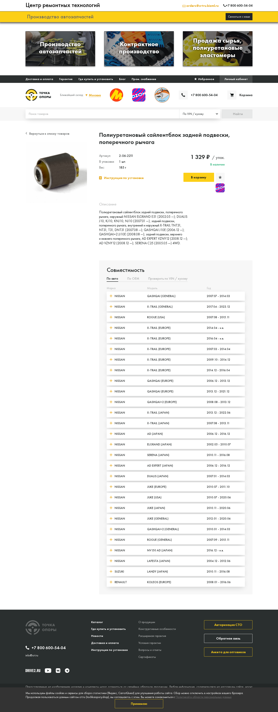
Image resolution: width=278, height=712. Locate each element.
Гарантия (65, 79)
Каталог (97, 622)
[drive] (33, 670)
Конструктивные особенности (157, 629)
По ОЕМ (133, 279)
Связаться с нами (239, 17)
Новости (97, 636)
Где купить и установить (95, 79)
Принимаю (139, 703)
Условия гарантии (149, 643)
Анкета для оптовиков (228, 652)
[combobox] (199, 113)
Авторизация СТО (228, 625)
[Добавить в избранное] (220, 177)
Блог (122, 79)
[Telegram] (67, 670)
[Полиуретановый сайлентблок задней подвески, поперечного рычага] (56, 172)
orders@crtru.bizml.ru (202, 5)
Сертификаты (147, 657)
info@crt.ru (32, 655)
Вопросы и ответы (149, 650)
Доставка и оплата (39, 79)
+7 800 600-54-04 (49, 648)
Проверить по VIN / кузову (168, 279)
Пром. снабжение (144, 79)
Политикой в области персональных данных (203, 697)
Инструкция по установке (109, 650)
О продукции (146, 622)
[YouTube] (48, 670)
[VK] (58, 670)
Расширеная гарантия (152, 636)
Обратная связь (228, 638)
